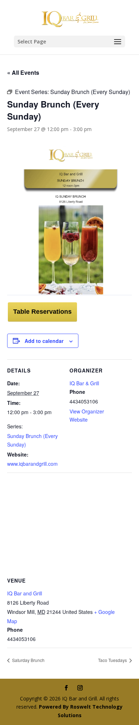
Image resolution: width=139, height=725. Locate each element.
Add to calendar (44, 340)
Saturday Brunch (28, 660)
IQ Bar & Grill (84, 383)
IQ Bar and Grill (24, 593)
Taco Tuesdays (113, 660)
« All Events (23, 72)
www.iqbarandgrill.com (32, 463)
